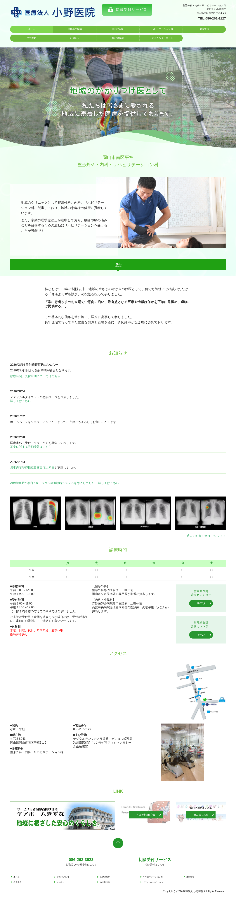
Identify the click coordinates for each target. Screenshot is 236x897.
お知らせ (75, 38)
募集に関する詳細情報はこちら (30, 446)
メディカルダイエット (161, 38)
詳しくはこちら (20, 401)
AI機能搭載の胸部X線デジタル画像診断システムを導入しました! (52, 483)
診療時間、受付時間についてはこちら (35, 376)
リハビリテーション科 (161, 29)
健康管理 (204, 29)
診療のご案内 (75, 29)
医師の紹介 (118, 29)
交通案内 (32, 38)
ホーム (31, 29)
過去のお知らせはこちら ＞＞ (206, 535)
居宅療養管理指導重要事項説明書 (32, 467)
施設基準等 (118, 38)
